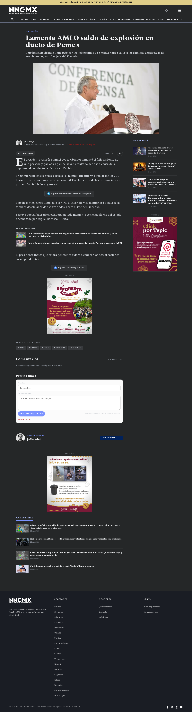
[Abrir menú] (180, 10)
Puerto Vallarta (61, 643)
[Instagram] (176, 707)
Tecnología (59, 659)
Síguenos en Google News (71, 268)
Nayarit (57, 664)
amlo (21, 348)
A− (113, 153)
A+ (120, 153)
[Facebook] (167, 707)
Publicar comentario (31, 414)
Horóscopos (59, 695)
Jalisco (57, 680)
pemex (45, 348)
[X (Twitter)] (172, 707)
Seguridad (58, 675)
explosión (59, 348)
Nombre (21, 383)
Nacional (32, 31)
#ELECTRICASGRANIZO (170, 19)
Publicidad (103, 617)
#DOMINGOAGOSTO (144, 19)
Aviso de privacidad (152, 607)
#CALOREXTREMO (120, 19)
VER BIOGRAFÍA (110, 438)
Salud (56, 649)
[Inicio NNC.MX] (23, 10)
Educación (58, 617)
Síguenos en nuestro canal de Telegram (71, 193)
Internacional (60, 628)
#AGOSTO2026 (28, 19)
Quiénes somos (105, 607)
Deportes (58, 685)
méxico (33, 348)
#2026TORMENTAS (64, 19)
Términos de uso (151, 612)
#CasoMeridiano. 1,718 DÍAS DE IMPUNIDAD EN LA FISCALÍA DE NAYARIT (96, 2)
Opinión (57, 633)
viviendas (76, 348)
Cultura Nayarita (61, 690)
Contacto (103, 612)
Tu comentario (24, 393)
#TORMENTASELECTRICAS (92, 19)
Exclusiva (58, 622)
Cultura (57, 607)
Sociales (58, 654)
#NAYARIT (45, 19)
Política (57, 638)
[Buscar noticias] (12, 19)
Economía (58, 612)
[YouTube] (181, 707)
